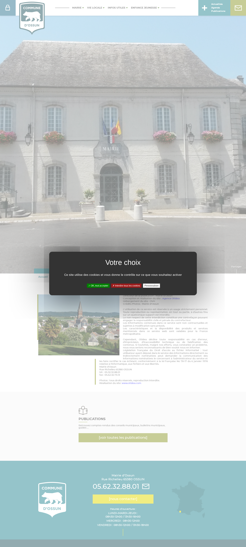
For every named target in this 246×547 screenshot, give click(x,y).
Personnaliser (151, 285)
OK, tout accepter (99, 285)
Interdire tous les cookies (127, 285)
